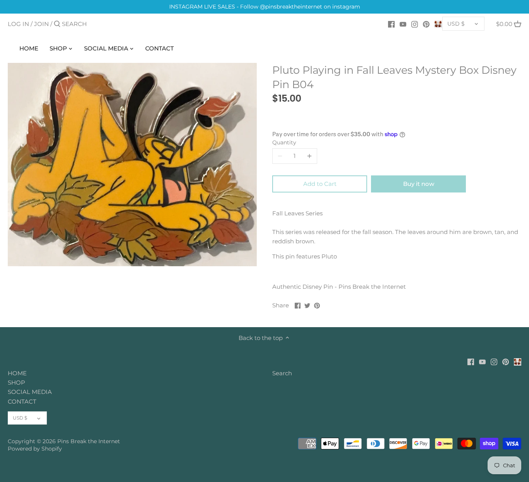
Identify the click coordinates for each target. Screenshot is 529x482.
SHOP (16, 382)
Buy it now (418, 183)
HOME (17, 373)
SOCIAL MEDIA (30, 391)
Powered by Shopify (35, 449)
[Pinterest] (426, 23)
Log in (18, 24)
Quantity (284, 142)
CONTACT (22, 401)
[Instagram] (414, 23)
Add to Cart (320, 183)
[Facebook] (391, 23)
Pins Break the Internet (88, 441)
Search (282, 373)
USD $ (456, 24)
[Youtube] (403, 23)
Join (41, 24)
